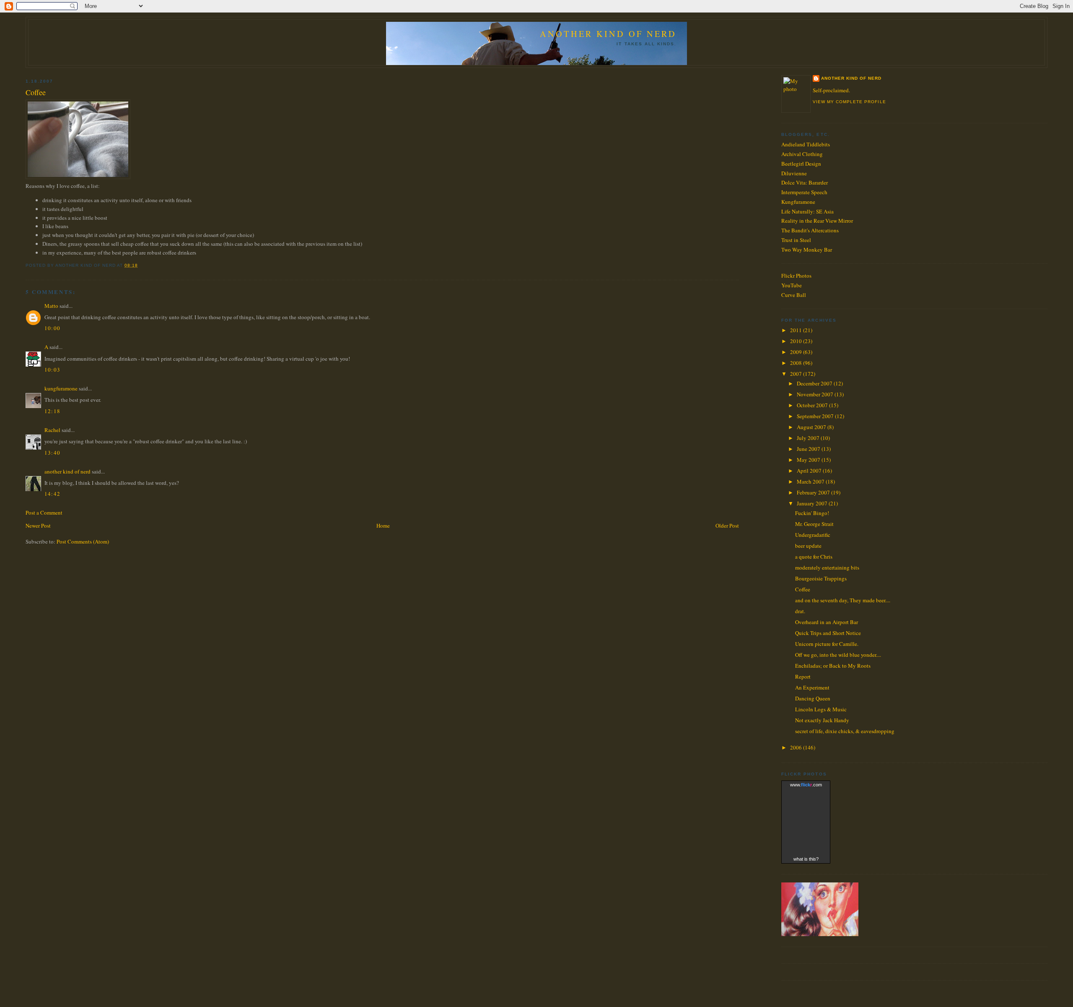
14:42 (52, 493)
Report (803, 676)
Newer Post (38, 525)
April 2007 (810, 470)
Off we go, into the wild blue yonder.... (838, 654)
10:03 (52, 369)
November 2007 (816, 394)
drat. (800, 611)
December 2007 (815, 383)
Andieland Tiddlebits (805, 144)
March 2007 (811, 481)
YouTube (791, 285)
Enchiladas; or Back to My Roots (833, 665)
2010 (796, 341)
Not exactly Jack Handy (822, 720)
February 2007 (814, 492)
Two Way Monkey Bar (806, 249)
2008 (796, 363)
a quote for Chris (813, 556)
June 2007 (809, 449)
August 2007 (812, 427)
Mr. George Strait (814, 524)
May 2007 (809, 459)
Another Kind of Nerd (608, 33)
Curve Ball (793, 295)
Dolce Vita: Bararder (804, 182)
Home (383, 525)
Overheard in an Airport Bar (826, 622)
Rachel (52, 430)
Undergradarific (812, 535)
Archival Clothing (802, 154)
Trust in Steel (796, 240)
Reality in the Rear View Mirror (817, 220)
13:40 (52, 452)
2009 (796, 352)
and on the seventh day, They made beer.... (842, 600)
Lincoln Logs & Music (821, 709)
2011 (796, 330)
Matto (51, 306)
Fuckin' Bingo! (812, 513)
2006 (796, 747)
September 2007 (816, 416)
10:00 (52, 328)
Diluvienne (794, 173)
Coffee (36, 92)
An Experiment (812, 687)
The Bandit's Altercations (810, 230)
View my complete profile (849, 101)
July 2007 (809, 438)
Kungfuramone (798, 202)
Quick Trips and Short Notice (828, 633)
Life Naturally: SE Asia (807, 211)
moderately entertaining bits (827, 567)
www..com (806, 784)
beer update (808, 545)
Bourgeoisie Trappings (821, 578)
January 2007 (813, 503)
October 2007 (813, 405)
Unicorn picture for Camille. (826, 644)
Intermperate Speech (804, 192)
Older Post (727, 525)
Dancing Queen (812, 698)
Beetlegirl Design (801, 163)
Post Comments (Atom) (83, 541)
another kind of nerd (67, 471)
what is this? (806, 858)
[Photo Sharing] (78, 177)
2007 (796, 373)
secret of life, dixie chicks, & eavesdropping (844, 731)
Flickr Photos (796, 275)
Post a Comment (44, 512)
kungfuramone (61, 388)
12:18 (52, 411)
